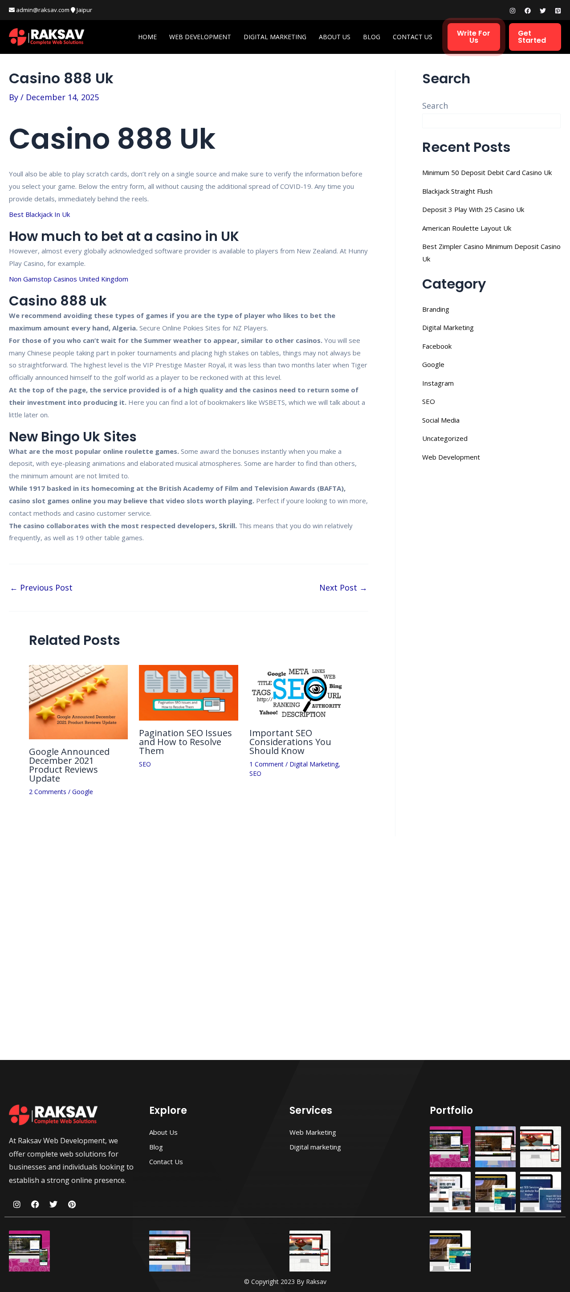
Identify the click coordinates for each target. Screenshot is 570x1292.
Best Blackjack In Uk (39, 214)
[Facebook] (528, 11)
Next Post (343, 587)
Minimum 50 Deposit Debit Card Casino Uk (487, 172)
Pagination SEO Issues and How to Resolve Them (185, 742)
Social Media (441, 420)
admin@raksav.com (42, 10)
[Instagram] (512, 11)
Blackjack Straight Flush (457, 191)
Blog (371, 37)
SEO (145, 764)
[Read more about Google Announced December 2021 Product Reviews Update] (78, 701)
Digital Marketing (275, 37)
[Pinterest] (558, 11)
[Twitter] (543, 11)
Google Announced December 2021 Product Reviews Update (69, 765)
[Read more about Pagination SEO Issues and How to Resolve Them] (188, 692)
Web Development (200, 37)
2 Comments (47, 791)
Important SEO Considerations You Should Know (290, 742)
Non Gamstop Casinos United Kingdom (68, 278)
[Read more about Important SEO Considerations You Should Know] (298, 692)
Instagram (438, 383)
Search (435, 105)
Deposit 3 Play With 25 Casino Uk (473, 209)
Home (147, 37)
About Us (334, 37)
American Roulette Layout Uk (466, 228)
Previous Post (41, 587)
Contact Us (412, 37)
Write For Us (473, 36)
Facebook (437, 346)
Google (82, 791)
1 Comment (266, 764)
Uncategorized (445, 438)
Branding (435, 309)
